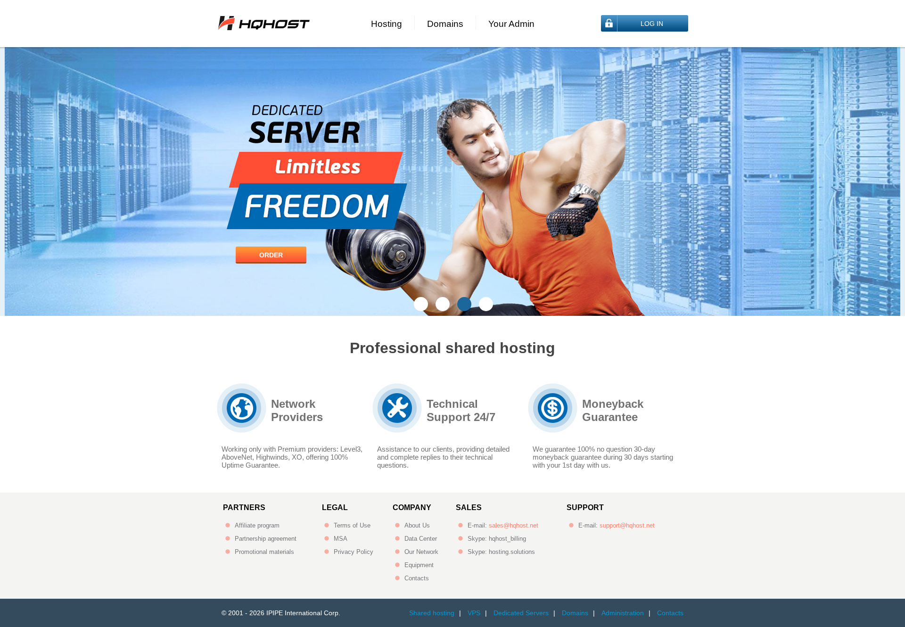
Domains (445, 24)
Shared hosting (431, 613)
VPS (474, 613)
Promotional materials (264, 551)
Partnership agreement (265, 538)
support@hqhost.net (627, 525)
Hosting (386, 24)
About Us (417, 525)
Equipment (419, 565)
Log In (652, 23)
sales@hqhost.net (513, 525)
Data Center (420, 538)
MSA (340, 538)
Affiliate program (257, 525)
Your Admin (511, 24)
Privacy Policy (353, 551)
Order (271, 255)
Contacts (416, 578)
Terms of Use (352, 525)
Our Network (421, 551)
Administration (622, 613)
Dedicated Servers (521, 613)
